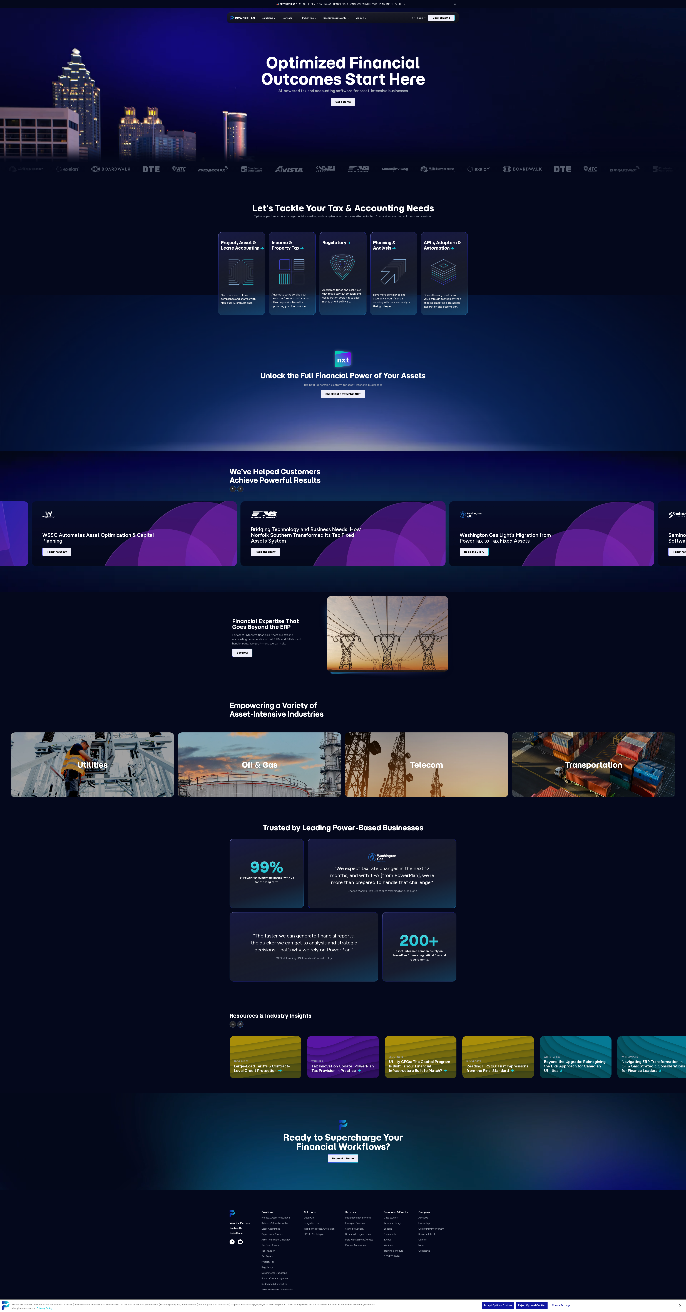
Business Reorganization (358, 1234)
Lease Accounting (271, 1228)
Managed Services (355, 1223)
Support (388, 1228)
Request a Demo (343, 1158)
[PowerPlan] (242, 18)
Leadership (424, 1223)
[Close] (680, 1305)
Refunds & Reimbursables (275, 1223)
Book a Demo (441, 17)
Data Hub (309, 1217)
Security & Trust (426, 1234)
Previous (233, 489)
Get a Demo (343, 102)
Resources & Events (335, 17)
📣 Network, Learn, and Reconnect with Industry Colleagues (339, 4)
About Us (423, 1217)
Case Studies (390, 1217)
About (360, 17)
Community (390, 1234)
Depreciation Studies (272, 1234)
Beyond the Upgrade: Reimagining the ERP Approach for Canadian (575, 1066)
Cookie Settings (561, 1305)
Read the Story (57, 551)
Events (387, 1239)
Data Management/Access (359, 1239)
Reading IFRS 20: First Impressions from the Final (497, 1068)
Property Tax (268, 1262)
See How (242, 652)
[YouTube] (240, 1241)
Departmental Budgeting (274, 1273)
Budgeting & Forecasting (274, 1284)
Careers (422, 1239)
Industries (308, 17)
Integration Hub (312, 1223)
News (421, 1245)
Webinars (388, 1245)
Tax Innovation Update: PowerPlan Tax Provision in (342, 1068)
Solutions (267, 17)
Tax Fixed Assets (270, 1245)
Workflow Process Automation (319, 1228)
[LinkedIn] (232, 1241)
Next (240, 489)
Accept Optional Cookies (498, 1305)
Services (287, 17)
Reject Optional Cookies (532, 1305)
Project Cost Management (275, 1278)
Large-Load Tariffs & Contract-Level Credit (262, 1068)
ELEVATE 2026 (391, 1256)
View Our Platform (240, 1223)
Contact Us (236, 1228)
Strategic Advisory (354, 1228)
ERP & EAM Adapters (314, 1234)
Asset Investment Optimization (277, 1289)
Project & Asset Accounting (276, 1217)
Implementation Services (358, 1217)
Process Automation (355, 1245)
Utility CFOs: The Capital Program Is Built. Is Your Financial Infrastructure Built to (419, 1066)
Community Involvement (431, 1228)
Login (420, 17)
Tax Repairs (267, 1256)
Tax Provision (268, 1250)
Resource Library (392, 1223)
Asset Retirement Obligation (276, 1239)
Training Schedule (393, 1250)
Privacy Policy (44, 1308)
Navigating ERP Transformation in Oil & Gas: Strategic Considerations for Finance (653, 1066)
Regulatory (267, 1267)
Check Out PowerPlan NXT (343, 394)
